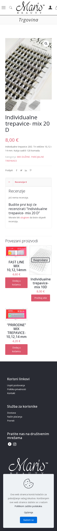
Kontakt (11, 393)
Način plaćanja (14, 416)
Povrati (10, 420)
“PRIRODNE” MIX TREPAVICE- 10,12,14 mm (16, 331)
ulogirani (24, 217)
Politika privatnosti (16, 389)
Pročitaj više (40, 297)
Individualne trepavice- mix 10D (41, 283)
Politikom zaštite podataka (28, 506)
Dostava (11, 412)
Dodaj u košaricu (16, 282)
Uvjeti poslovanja (16, 385)
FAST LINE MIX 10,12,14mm (16, 266)
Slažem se (28, 519)
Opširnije (28, 512)
